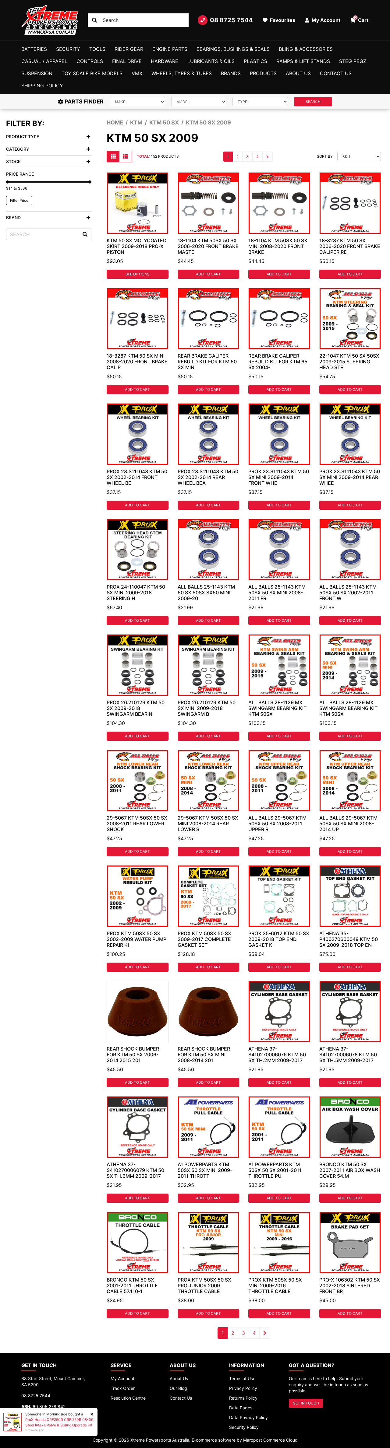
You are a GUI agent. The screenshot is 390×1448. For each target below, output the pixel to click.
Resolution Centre (128, 1398)
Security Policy (244, 1427)
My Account (122, 1378)
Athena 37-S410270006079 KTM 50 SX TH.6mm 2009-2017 (135, 1170)
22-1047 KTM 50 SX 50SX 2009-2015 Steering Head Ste (349, 361)
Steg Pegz (352, 61)
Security (68, 49)
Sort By (325, 156)
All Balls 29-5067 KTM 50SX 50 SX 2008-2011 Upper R (277, 823)
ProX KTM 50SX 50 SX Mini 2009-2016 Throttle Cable (275, 1285)
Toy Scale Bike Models (92, 73)
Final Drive (127, 61)
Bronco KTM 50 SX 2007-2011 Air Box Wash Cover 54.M (349, 1170)
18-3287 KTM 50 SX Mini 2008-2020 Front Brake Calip (137, 361)
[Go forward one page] (267, 157)
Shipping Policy (42, 85)
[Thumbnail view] (113, 156)
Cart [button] (361, 19)
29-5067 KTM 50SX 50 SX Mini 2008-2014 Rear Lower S (208, 823)
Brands (231, 73)
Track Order (123, 1388)
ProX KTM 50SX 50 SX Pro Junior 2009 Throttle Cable (204, 1285)
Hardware (164, 61)
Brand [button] (13, 217)
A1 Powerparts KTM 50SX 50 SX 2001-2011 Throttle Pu (275, 1170)
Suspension (36, 73)
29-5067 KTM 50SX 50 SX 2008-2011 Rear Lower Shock (137, 823)
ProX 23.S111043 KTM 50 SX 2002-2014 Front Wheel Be (137, 477)
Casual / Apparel (44, 61)
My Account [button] (325, 20)
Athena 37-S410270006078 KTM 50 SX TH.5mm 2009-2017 (348, 1054)
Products (263, 73)
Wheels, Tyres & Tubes (181, 73)
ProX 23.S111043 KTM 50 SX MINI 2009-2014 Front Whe (278, 477)
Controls (89, 61)
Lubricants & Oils (211, 61)
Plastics (255, 61)
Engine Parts (169, 49)
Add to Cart (208, 274)
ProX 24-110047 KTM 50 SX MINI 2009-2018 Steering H (136, 592)
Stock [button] (13, 161)
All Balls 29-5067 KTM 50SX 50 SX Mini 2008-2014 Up (348, 823)
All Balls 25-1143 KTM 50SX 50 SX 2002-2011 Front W (348, 592)
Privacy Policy (243, 1388)
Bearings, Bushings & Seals (233, 49)
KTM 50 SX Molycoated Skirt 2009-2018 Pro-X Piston (137, 246)
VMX (137, 73)
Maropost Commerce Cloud (270, 1440)
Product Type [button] (22, 136)
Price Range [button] (20, 174)
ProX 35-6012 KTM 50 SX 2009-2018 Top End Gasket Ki (278, 939)
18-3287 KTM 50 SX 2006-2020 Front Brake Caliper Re (349, 246)
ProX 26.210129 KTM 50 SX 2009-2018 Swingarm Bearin (136, 708)
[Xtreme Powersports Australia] (50, 20)
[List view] (125, 156)
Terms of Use (242, 1378)
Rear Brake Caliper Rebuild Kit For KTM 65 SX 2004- (277, 361)
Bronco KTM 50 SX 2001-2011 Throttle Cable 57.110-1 (132, 1285)
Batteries (34, 49)
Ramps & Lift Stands (303, 61)
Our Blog (178, 1388)
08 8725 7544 (231, 20)
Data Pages (240, 1407)
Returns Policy (243, 1398)
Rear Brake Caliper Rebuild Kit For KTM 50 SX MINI (207, 361)
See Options (138, 274)
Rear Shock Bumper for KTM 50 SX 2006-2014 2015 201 (133, 1054)
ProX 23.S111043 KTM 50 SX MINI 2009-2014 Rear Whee (349, 477)
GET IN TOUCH (306, 1403)
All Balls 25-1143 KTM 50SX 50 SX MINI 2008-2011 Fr (277, 592)
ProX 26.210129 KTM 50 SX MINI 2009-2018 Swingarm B (207, 708)
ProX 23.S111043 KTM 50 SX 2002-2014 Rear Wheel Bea (208, 477)
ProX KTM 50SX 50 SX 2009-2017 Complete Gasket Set (204, 939)
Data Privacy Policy (248, 1417)
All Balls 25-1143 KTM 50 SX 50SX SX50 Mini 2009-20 (206, 592)
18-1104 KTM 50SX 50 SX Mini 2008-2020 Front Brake (277, 246)
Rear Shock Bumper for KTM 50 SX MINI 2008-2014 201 (204, 1054)
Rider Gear (129, 49)
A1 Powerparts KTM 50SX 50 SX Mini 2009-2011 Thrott (205, 1170)
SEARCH (313, 101)
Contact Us (336, 73)
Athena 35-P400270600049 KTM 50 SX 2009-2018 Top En (348, 939)
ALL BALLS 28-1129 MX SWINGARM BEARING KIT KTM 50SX (277, 708)
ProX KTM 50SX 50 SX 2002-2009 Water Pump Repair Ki (136, 939)
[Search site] (94, 20)
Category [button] (17, 149)
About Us (298, 73)
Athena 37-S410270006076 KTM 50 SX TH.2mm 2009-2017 (277, 1054)
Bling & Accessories (306, 49)
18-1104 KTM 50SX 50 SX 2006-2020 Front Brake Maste (208, 246)
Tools (97, 49)
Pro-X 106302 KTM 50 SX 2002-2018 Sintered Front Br (349, 1285)
